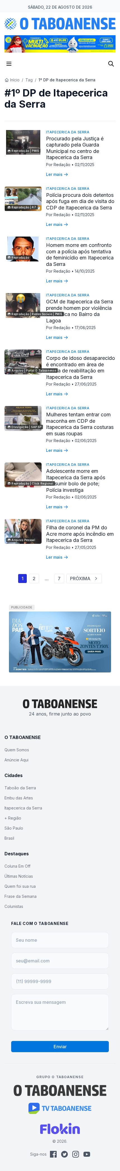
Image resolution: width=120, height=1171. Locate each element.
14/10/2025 (85, 271)
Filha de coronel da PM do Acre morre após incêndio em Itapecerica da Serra (80, 534)
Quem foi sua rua (20, 886)
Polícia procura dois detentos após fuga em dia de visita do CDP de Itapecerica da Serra (80, 201)
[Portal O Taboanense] (60, 1090)
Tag (29, 79)
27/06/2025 (86, 384)
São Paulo (13, 828)
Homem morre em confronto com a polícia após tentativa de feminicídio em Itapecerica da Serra (80, 254)
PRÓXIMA (80, 578)
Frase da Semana (20, 896)
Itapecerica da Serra (68, 132)
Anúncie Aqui (16, 759)
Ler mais (54, 174)
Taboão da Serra (20, 787)
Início (15, 79)
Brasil (9, 838)
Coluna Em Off (17, 866)
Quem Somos (16, 749)
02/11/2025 (84, 164)
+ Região (12, 818)
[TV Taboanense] (60, 1108)
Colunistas (13, 906)
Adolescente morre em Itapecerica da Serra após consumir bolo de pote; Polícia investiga (75, 480)
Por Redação (58, 164)
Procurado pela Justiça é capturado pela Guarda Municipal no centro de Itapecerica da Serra (75, 148)
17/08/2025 (85, 327)
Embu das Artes (18, 797)
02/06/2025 (86, 440)
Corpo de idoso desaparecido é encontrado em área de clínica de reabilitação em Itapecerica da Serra (80, 367)
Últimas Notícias (18, 876)
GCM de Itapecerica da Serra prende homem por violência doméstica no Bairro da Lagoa (79, 311)
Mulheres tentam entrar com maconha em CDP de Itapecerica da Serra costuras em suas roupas (80, 424)
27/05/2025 (85, 547)
